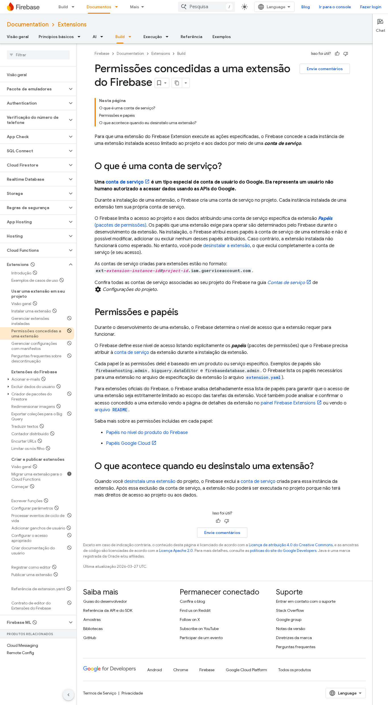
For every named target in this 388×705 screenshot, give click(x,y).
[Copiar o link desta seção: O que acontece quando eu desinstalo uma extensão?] (319, 466)
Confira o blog (192, 601)
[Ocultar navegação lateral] (68, 694)
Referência (191, 36)
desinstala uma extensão (150, 481)
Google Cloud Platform (246, 669)
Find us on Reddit (195, 610)
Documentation (28, 24)
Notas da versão (290, 628)
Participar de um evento (201, 637)
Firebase (102, 53)
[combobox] (206, 7)
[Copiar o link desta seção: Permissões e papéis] (184, 312)
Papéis (128, 443)
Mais (134, 6)
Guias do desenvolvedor (105, 601)
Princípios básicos (56, 36)
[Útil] (337, 53)
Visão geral (17, 36)
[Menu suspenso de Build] (75, 7)
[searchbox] (38, 54)
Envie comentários (325, 68)
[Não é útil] (345, 53)
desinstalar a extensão (226, 246)
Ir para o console (335, 6)
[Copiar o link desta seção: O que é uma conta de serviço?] (227, 166)
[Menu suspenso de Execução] (169, 36)
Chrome (180, 669)
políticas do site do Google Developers (283, 550)
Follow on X (190, 619)
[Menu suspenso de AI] (103, 36)
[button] (33, 89)
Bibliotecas (93, 628)
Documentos (99, 6)
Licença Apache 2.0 (176, 550)
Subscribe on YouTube (199, 628)
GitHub (89, 637)
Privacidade (132, 693)
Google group (288, 619)
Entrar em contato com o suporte (305, 601)
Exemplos (221, 36)
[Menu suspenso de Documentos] (118, 7)
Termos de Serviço (99, 693)
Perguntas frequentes (295, 646)
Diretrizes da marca (294, 637)
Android (154, 669)
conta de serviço (124, 182)
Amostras (92, 619)
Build (63, 6)
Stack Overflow (290, 610)
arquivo (111, 410)
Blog (305, 6)
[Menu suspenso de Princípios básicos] (80, 36)
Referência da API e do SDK (107, 610)
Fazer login (370, 6)
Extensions (72, 24)
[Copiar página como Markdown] (177, 83)
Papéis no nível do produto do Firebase (147, 432)
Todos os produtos (294, 669)
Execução (152, 36)
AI (95, 36)
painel (288, 403)
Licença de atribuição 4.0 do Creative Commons (291, 545)
